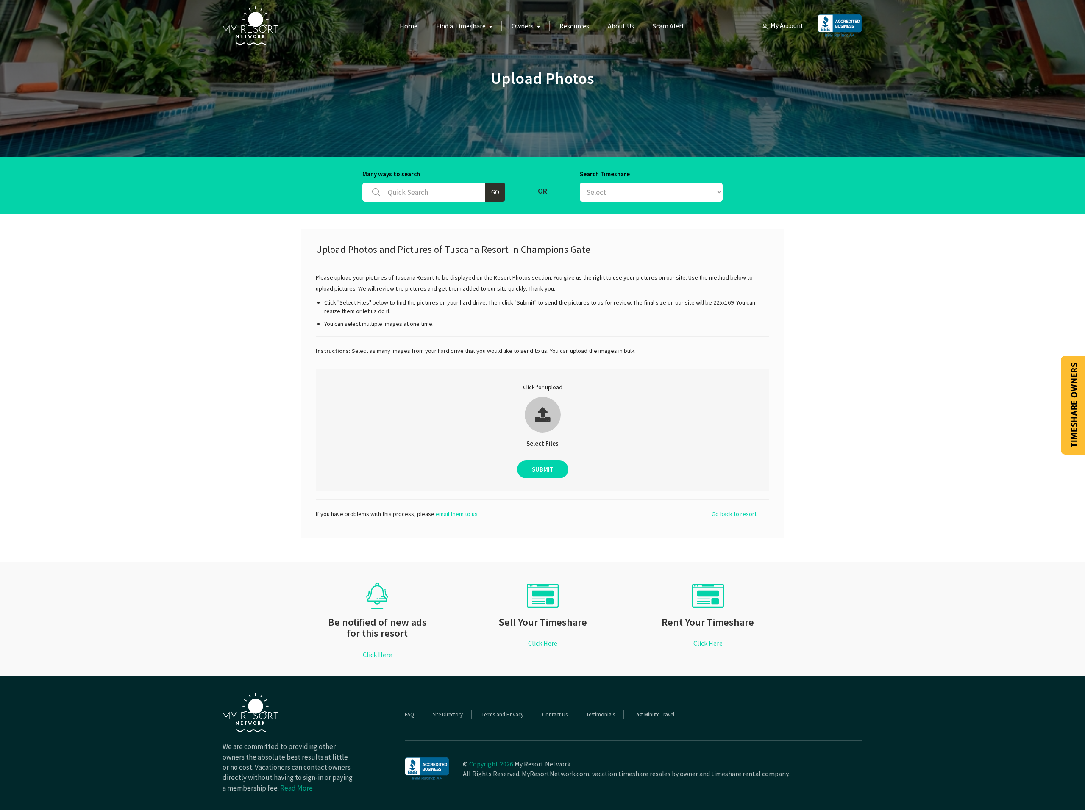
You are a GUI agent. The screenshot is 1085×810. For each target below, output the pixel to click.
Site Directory (448, 714)
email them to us (457, 514)
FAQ (409, 714)
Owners (523, 26)
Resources (574, 26)
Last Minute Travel (654, 714)
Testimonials (600, 714)
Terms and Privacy (502, 714)
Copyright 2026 (491, 764)
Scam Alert (668, 26)
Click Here (377, 654)
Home (408, 26)
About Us (621, 26)
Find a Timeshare (461, 26)
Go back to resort (734, 514)
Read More (296, 788)
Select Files (542, 443)
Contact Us (555, 714)
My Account (787, 25)
